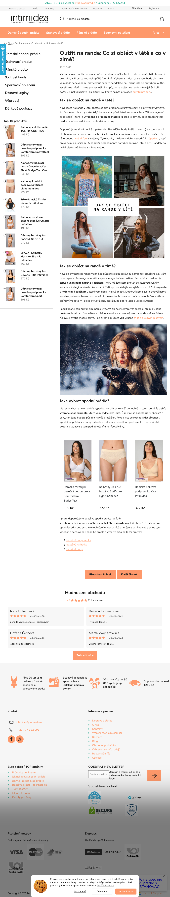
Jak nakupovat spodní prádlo (28, 776)
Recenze (97, 8)
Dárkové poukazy (18, 108)
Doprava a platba (16, 8)
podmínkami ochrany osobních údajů (125, 777)
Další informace (105, 885)
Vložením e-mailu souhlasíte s (125, 775)
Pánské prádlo (16, 69)
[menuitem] (23, 32)
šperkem (154, 138)
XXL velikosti (15, 77)
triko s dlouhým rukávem (148, 318)
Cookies (97, 758)
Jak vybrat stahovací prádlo (28, 781)
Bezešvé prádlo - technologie (29, 785)
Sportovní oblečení (20, 85)
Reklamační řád (101, 753)
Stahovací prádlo (18, 61)
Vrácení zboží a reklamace (74, 8)
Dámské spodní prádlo (23, 54)
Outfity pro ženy (21, 797)
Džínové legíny (17, 92)
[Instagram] (20, 739)
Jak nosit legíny (21, 793)
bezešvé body (74, 549)
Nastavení (80, 891)
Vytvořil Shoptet (152, 893)
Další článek (129, 574)
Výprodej (12, 100)
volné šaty (81, 138)
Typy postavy (20, 789)
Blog (95, 741)
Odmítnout (102, 891)
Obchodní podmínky (104, 745)
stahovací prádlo (85, 3)
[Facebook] (11, 739)
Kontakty (49, 8)
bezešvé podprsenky (78, 540)
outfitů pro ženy (142, 92)
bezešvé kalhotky (76, 544)
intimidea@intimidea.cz (30, 722)
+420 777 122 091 (28, 730)
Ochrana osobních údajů (106, 749)
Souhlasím (127, 891)
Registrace (153, 8)
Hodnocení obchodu (85, 593)
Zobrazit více (85, 655)
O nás (35, 8)
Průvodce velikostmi (24, 772)
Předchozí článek (100, 574)
